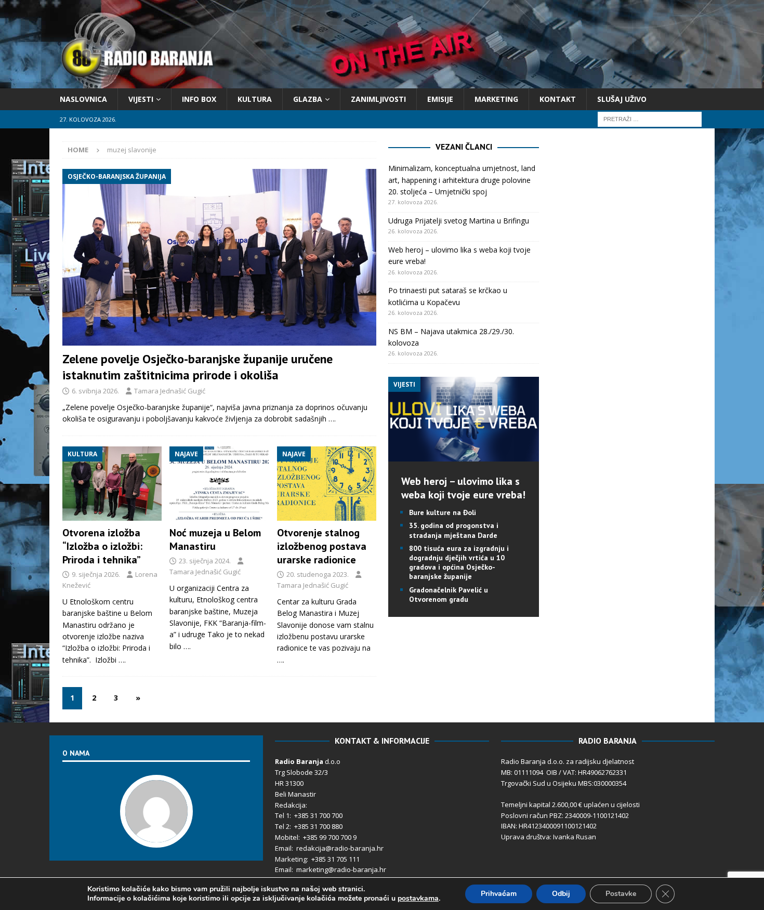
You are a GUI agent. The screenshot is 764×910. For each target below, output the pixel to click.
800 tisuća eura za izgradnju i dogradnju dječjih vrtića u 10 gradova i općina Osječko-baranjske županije (459, 563)
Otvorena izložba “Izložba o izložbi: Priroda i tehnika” (102, 546)
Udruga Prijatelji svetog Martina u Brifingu (458, 221)
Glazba (307, 99)
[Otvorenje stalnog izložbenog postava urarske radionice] (326, 483)
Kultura (255, 99)
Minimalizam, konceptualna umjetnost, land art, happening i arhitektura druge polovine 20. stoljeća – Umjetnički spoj (461, 179)
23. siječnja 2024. (205, 560)
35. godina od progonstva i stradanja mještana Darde (453, 530)
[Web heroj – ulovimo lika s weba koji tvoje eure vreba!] (463, 455)
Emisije (440, 99)
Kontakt (557, 99)
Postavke (620, 894)
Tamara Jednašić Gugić (169, 390)
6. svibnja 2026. (95, 390)
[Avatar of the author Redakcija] (156, 836)
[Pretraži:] (650, 119)
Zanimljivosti (378, 99)
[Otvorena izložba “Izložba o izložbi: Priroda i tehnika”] (112, 483)
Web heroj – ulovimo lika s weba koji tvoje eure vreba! (463, 488)
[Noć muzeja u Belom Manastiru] (219, 483)
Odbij (561, 894)
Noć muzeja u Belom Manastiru (215, 539)
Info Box (199, 99)
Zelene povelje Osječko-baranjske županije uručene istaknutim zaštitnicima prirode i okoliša (197, 367)
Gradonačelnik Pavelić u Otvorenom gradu (448, 594)
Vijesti (140, 99)
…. (332, 419)
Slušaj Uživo (622, 99)
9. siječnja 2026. (96, 574)
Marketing (496, 99)
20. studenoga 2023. (317, 574)
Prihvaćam (499, 894)
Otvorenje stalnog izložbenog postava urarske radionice (321, 546)
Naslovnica (83, 99)
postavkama (418, 898)
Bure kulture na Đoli (442, 512)
